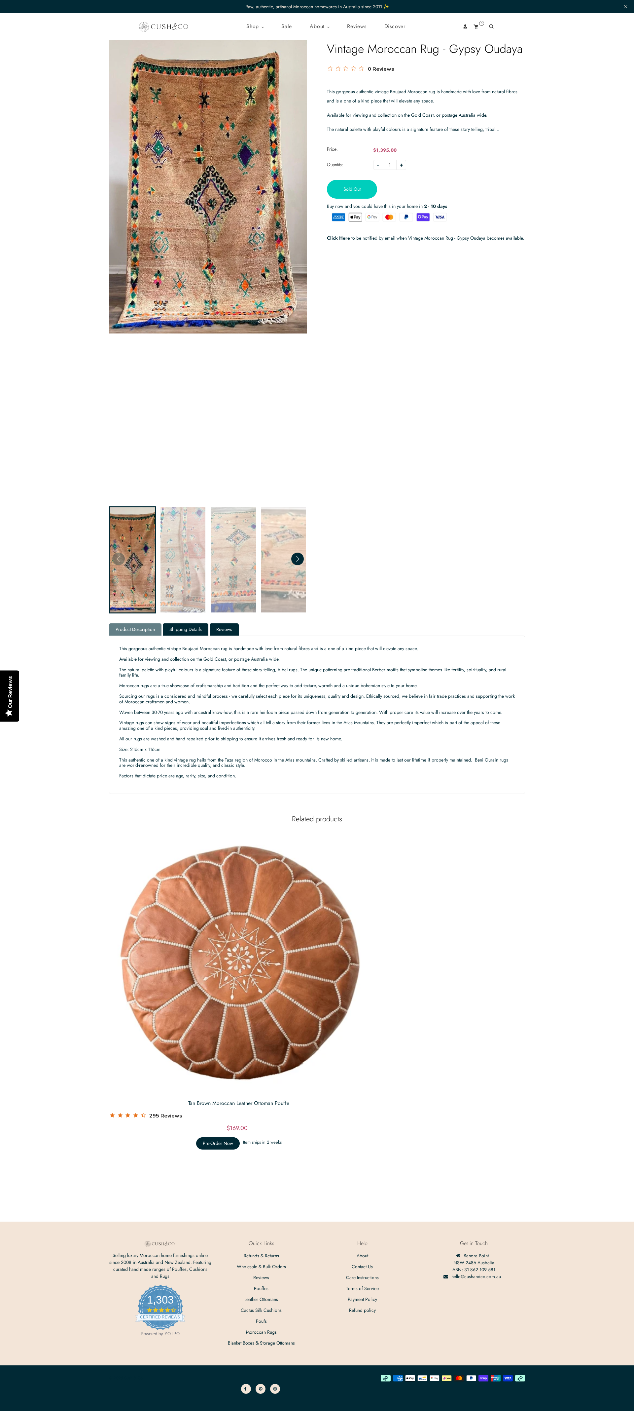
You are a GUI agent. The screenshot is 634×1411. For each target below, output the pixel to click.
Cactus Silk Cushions (261, 1310)
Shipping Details (185, 629)
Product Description (135, 629)
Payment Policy (362, 1299)
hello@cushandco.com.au (476, 1276)
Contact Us (362, 1266)
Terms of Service (362, 1288)
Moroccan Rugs (261, 1332)
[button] (297, 559)
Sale (286, 26)
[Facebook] (246, 1389)
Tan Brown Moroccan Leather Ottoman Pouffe (238, 1103)
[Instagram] (275, 1389)
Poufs (261, 1321)
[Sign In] (465, 26)
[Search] (491, 26)
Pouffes (261, 1288)
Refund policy (362, 1310)
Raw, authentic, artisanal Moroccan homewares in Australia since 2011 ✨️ (317, 7)
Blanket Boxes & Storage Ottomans (261, 1343)
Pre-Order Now (218, 1143)
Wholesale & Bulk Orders (261, 1266)
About (318, 26)
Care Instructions (362, 1277)
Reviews (357, 26)
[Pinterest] (260, 1389)
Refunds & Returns (261, 1255)
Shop (253, 26)
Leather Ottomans (261, 1299)
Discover (394, 26)
